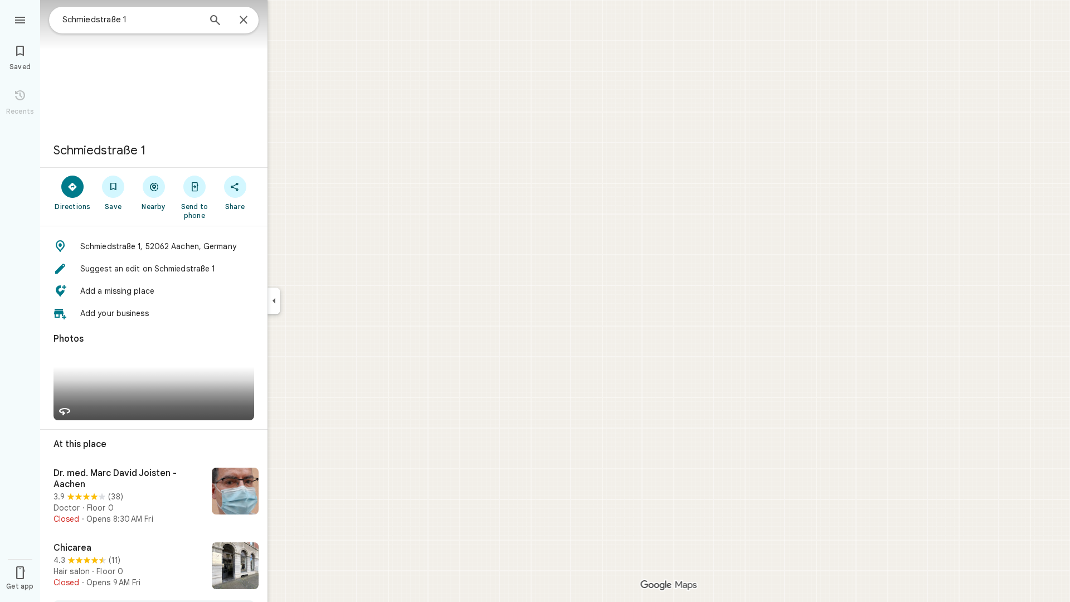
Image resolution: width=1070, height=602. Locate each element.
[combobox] (131, 19)
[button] (154, 246)
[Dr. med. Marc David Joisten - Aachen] (154, 496)
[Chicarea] (154, 566)
